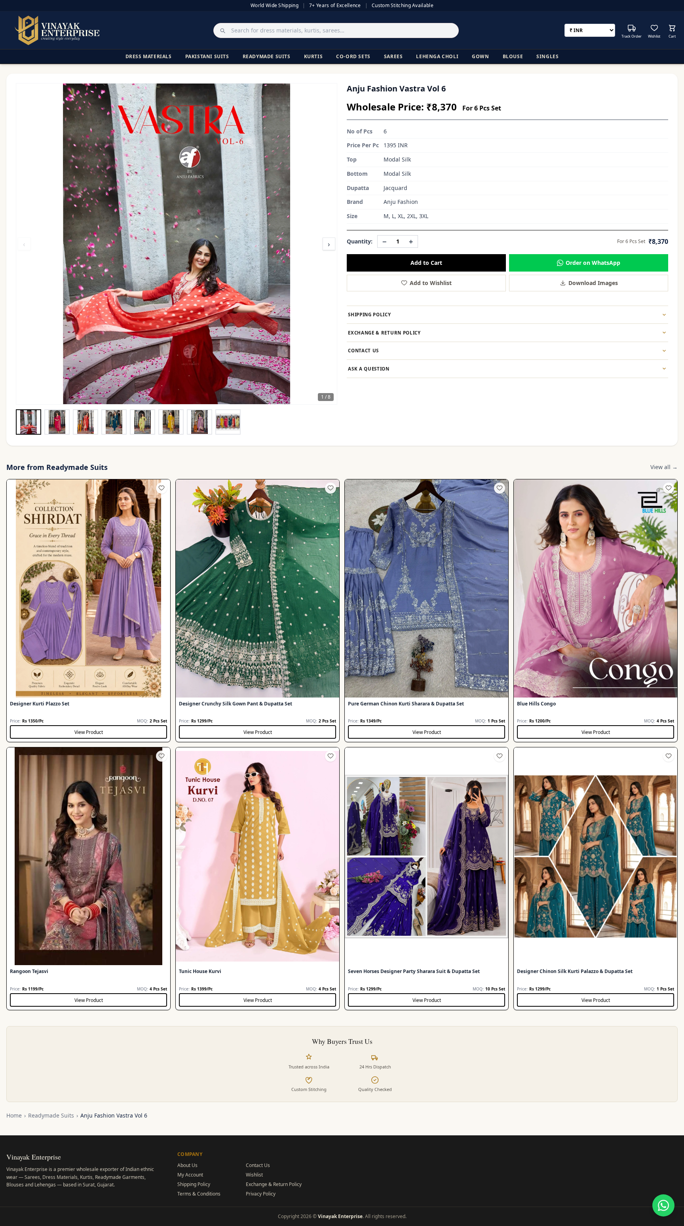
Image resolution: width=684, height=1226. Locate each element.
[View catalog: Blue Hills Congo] (595, 610)
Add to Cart (426, 262)
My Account (190, 1174)
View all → (664, 467)
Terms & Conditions (198, 1193)
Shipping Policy (193, 1184)
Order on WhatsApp (593, 262)
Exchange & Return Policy (274, 1184)
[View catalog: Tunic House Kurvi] (257, 878)
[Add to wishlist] (161, 488)
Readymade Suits (267, 56)
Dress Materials (148, 56)
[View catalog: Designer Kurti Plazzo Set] (88, 610)
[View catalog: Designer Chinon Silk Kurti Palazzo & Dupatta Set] (595, 878)
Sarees (393, 56)
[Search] (220, 30)
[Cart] (672, 28)
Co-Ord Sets (353, 56)
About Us (187, 1165)
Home (14, 1115)
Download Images (593, 283)
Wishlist (254, 1174)
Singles (547, 56)
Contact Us (258, 1165)
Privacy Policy (261, 1193)
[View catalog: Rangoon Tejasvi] (88, 878)
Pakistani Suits (207, 56)
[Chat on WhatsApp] (663, 1205)
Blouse (513, 56)
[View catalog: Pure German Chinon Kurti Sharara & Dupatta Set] (426, 610)
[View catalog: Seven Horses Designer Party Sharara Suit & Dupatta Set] (426, 878)
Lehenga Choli (437, 56)
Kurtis (313, 56)
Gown (480, 56)
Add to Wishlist (431, 283)
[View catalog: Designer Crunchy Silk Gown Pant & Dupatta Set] (257, 610)
